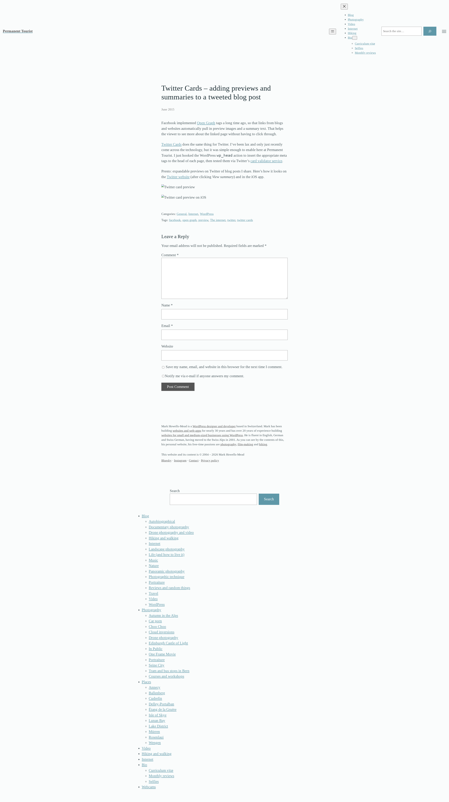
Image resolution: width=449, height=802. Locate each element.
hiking (263, 444)
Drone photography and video (171, 532)
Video (153, 599)
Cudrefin (155, 698)
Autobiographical (162, 521)
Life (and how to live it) (166, 554)
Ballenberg (157, 693)
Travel (153, 593)
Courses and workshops (166, 676)
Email (167, 326)
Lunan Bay (157, 720)
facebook (175, 220)
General (182, 214)
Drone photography (163, 638)
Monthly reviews (161, 776)
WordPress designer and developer (214, 426)
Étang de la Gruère (162, 709)
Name (167, 305)
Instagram (180, 460)
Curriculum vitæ (161, 770)
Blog (145, 516)
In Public (155, 649)
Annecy (154, 687)
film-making (245, 444)
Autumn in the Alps (163, 615)
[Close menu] (344, 6)
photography (228, 444)
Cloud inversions (161, 632)
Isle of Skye (157, 715)
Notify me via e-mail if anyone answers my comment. (204, 376)
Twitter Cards (171, 144)
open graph (189, 220)
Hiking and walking (164, 538)
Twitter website (178, 177)
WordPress (207, 214)
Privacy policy (210, 460)
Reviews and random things (169, 588)
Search (175, 491)
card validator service (266, 161)
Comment (170, 255)
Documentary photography (169, 527)
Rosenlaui (156, 737)
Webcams (149, 787)
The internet (218, 220)
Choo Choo (157, 626)
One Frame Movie (162, 654)
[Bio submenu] (354, 38)
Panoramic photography (167, 571)
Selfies (154, 781)
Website (167, 346)
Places (146, 682)
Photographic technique (166, 577)
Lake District (158, 726)
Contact (194, 460)
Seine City (156, 665)
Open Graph (206, 123)
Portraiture (157, 582)
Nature (154, 566)
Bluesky (166, 460)
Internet (193, 214)
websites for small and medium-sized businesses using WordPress (202, 435)
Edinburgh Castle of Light (168, 643)
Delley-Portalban (161, 704)
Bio (144, 765)
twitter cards (245, 220)
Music (153, 560)
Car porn (155, 621)
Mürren (154, 731)
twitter (231, 220)
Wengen (155, 743)
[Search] (429, 31)
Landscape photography (167, 549)
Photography (151, 610)
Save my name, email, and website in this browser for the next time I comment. (224, 367)
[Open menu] (332, 31)
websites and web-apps (187, 430)
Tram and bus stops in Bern (169, 671)
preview (203, 220)
